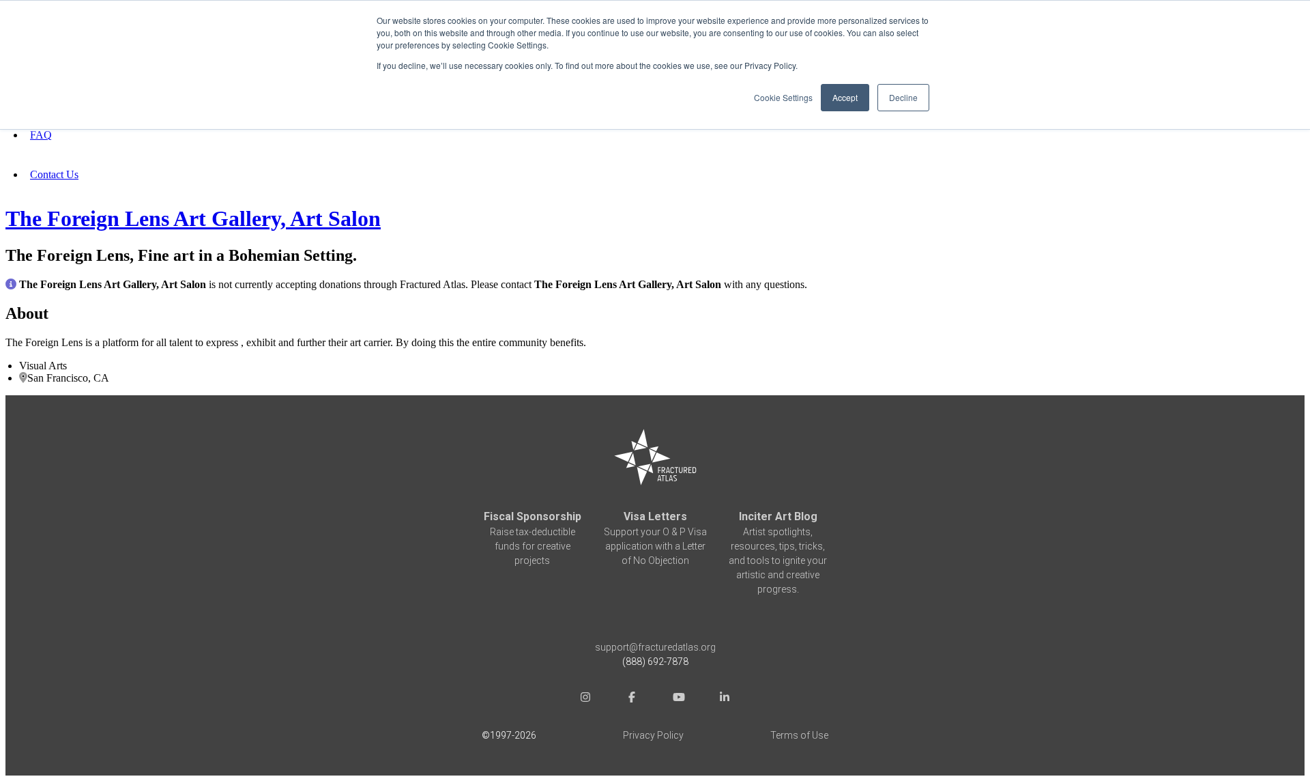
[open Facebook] (631, 699)
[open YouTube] (678, 699)
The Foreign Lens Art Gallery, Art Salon (193, 218)
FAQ (41, 135)
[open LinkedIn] (724, 699)
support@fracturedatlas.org (655, 647)
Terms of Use (799, 735)
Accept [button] (845, 97)
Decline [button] (903, 97)
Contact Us (54, 174)
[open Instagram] (585, 699)
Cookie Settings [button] (783, 97)
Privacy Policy (653, 735)
